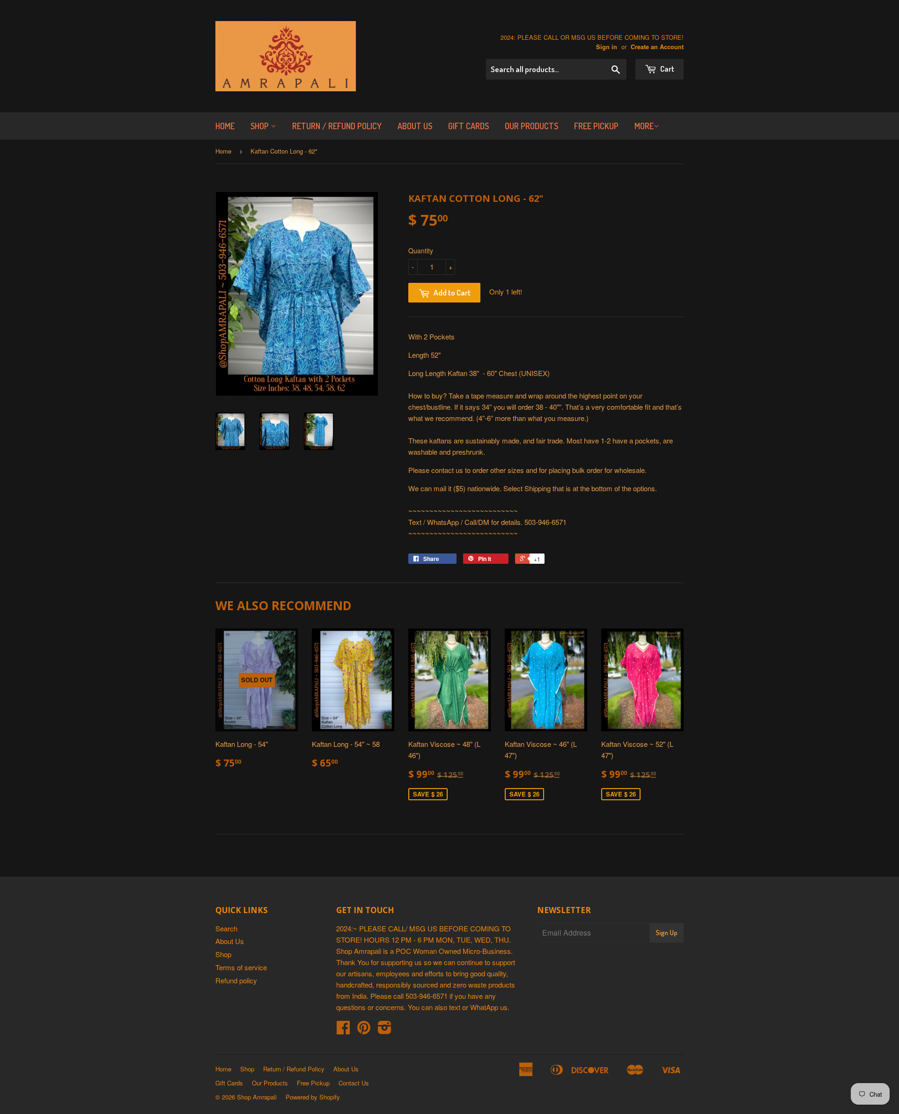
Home (225, 126)
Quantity (420, 250)
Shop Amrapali (257, 1096)
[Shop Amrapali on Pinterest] (364, 1030)
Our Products (531, 126)
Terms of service (241, 967)
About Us (415, 126)
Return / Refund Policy (337, 126)
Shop (261, 126)
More (644, 126)
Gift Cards (468, 126)
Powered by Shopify (313, 1096)
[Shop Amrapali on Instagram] (384, 1030)
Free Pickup (596, 126)
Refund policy (236, 980)
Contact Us (354, 1082)
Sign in (606, 47)
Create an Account (657, 47)
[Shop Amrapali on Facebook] (343, 1030)
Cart (666, 69)
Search (226, 928)
